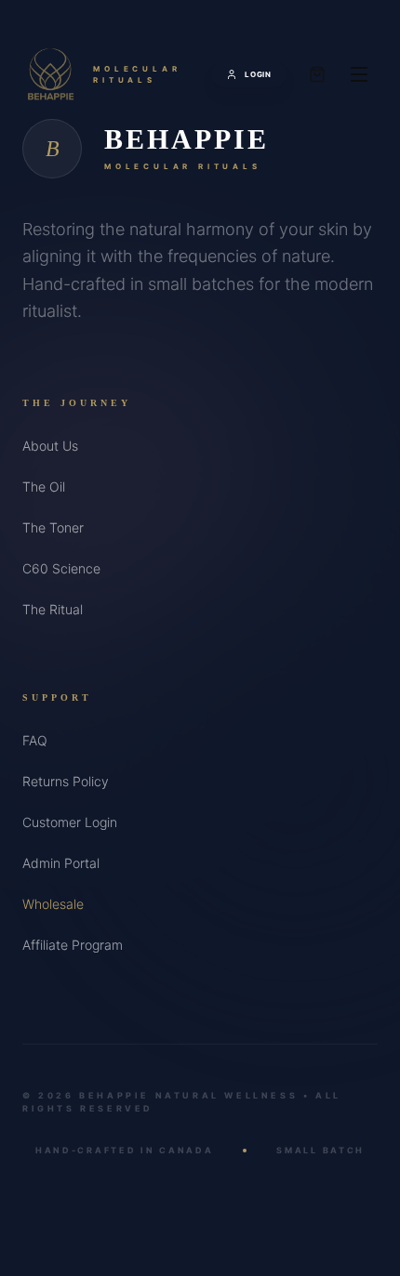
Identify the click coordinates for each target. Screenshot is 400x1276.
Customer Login (69, 822)
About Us (50, 446)
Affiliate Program (72, 945)
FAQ (34, 740)
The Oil (43, 486)
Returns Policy (65, 781)
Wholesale (53, 904)
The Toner (53, 527)
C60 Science (61, 568)
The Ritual (52, 609)
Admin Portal (61, 863)
